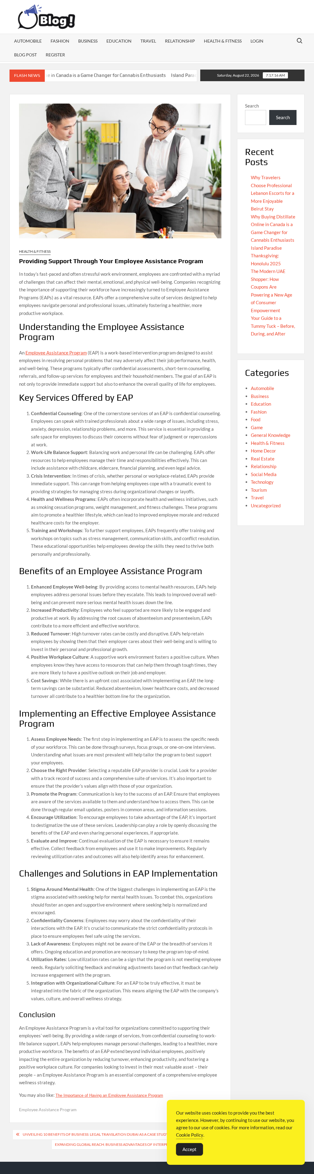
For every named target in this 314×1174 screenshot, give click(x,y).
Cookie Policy (189, 1135)
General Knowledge (270, 435)
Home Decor (263, 450)
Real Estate (262, 458)
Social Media (264, 474)
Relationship (180, 41)
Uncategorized (266, 505)
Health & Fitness (223, 41)
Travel (148, 41)
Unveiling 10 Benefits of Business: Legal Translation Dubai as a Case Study (96, 1134)
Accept (189, 1149)
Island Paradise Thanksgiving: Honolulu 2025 (196, 75)
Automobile (28, 41)
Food (255, 419)
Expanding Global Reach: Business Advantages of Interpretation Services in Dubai (136, 1144)
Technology (262, 482)
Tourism (259, 490)
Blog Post (25, 54)
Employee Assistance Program (56, 352)
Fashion (60, 41)
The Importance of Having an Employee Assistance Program (109, 1095)
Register (55, 54)
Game (257, 427)
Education (119, 41)
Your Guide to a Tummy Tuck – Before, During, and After (273, 325)
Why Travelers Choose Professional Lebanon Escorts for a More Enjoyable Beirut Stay (272, 193)
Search (252, 105)
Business (88, 41)
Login (257, 41)
